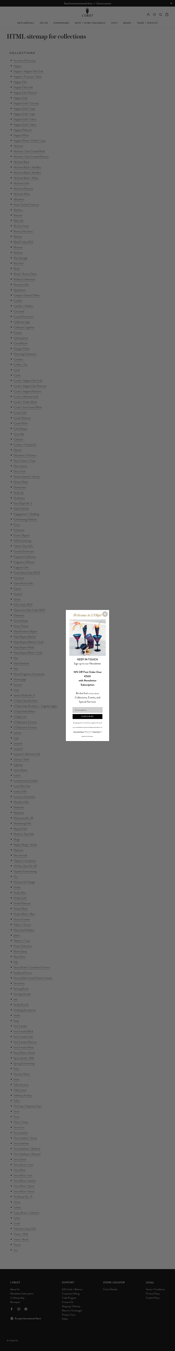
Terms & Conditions (78, 732)
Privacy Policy (96, 732)
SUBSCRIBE (87, 716)
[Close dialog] (105, 614)
